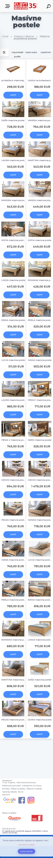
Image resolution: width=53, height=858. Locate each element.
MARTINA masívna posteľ (40, 160)
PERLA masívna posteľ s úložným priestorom (13, 599)
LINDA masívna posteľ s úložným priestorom (40, 639)
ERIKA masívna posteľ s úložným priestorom (40, 599)
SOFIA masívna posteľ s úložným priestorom (13, 240)
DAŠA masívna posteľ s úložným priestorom (13, 120)
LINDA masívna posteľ (13, 280)
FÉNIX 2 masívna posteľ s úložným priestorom (13, 440)
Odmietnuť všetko (26, 845)
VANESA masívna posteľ (40, 120)
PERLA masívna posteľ (40, 320)
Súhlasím (26, 851)
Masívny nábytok (24, 36)
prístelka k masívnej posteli (13, 80)
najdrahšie (45, 52)
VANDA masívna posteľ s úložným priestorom (40, 520)
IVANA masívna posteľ (40, 360)
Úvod (5, 36)
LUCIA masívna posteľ (13, 360)
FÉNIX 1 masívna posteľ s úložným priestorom (40, 400)
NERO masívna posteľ (40, 440)
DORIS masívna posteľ (40, 719)
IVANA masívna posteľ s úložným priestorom (13, 559)
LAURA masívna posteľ (13, 160)
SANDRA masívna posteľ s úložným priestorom (13, 200)
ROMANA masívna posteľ (40, 280)
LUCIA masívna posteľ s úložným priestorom (40, 559)
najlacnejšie (31, 52)
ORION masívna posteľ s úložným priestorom (40, 480)
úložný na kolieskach (39, 80)
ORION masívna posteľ (13, 480)
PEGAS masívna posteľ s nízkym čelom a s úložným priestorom (13, 719)
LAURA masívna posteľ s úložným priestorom (13, 400)
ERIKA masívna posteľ (13, 320)
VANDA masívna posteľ (40, 200)
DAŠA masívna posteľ (39, 679)
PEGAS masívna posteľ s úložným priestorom (13, 520)
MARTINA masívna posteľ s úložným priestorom (13, 679)
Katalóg (8, 6)
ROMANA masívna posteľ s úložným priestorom (13, 639)
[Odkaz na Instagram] (31, 797)
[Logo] (26, 6)
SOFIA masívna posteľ (40, 240)
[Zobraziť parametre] (4, 52)
